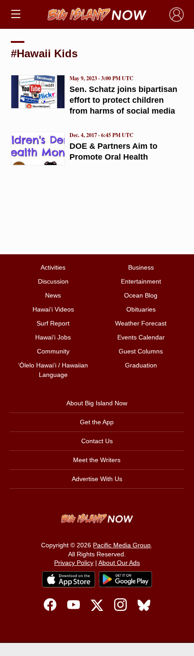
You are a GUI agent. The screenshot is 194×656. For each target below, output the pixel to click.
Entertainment (141, 281)
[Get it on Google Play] (125, 579)
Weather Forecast (140, 323)
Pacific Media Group (122, 545)
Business (141, 267)
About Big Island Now (96, 403)
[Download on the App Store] (68, 579)
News (53, 295)
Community (53, 351)
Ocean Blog (140, 295)
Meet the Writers (96, 459)
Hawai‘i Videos (53, 309)
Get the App (97, 422)
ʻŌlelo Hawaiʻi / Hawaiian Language (53, 370)
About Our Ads (119, 562)
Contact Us (97, 441)
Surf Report (53, 323)
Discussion (53, 281)
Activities (53, 267)
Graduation (141, 365)
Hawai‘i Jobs (53, 337)
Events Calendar (141, 337)
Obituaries (141, 309)
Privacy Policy (73, 562)
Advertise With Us (97, 478)
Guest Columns (141, 351)
